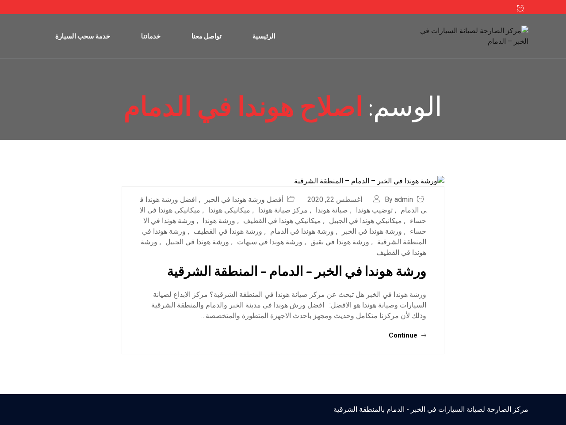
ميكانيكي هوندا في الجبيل (365, 220)
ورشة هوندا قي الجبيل (197, 242)
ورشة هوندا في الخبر (372, 231)
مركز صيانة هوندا (283, 210)
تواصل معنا (206, 36)
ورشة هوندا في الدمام (302, 231)
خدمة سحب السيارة (82, 36)
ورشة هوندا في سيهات (269, 242)
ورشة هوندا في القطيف (228, 231)
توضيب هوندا (374, 210)
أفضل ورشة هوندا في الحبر (244, 199)
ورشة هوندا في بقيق (339, 242)
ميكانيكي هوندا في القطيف (282, 220)
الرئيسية (263, 36)
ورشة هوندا (219, 220)
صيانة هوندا (332, 210)
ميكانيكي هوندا (229, 210)
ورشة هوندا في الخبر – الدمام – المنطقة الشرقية (296, 270)
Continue (404, 335)
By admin (399, 199)
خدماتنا (151, 36)
